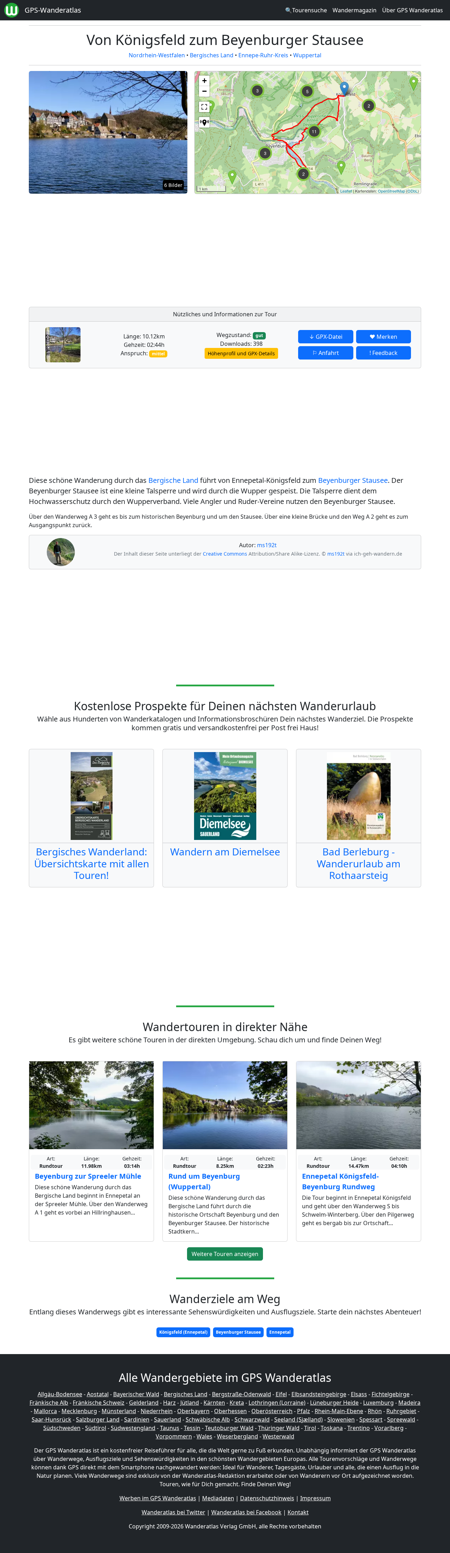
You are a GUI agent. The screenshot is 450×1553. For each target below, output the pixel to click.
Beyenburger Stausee (353, 480)
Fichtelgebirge (391, 1394)
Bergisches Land (211, 55)
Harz (169, 1402)
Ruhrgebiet (401, 1411)
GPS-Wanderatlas (53, 10)
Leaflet (346, 191)
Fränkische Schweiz (98, 1402)
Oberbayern (193, 1411)
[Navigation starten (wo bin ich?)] (204, 122)
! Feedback (383, 353)
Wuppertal (307, 55)
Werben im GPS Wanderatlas (158, 1498)
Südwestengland (133, 1428)
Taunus (169, 1428)
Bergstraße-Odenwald (241, 1394)
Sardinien (136, 1419)
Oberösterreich (271, 1411)
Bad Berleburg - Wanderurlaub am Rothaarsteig (358, 863)
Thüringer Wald (279, 1428)
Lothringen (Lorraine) (277, 1402)
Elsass (359, 1394)
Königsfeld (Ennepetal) (183, 1332)
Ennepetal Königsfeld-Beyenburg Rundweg (340, 1181)
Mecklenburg (79, 1411)
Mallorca (45, 1411)
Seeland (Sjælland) (298, 1419)
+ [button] (204, 80)
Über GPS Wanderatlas (412, 10)
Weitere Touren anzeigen (225, 1254)
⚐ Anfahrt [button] (325, 353)
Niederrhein (157, 1411)
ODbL (412, 191)
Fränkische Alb (49, 1402)
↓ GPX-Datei (325, 337)
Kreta (237, 1402)
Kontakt (298, 1512)
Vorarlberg (389, 1428)
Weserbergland (237, 1436)
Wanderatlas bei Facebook (246, 1512)
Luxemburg (378, 1402)
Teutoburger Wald (229, 1428)
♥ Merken (383, 337)
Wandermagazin (355, 10)
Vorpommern (174, 1436)
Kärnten (214, 1402)
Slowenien (341, 1419)
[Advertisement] (307, 248)
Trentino (358, 1428)
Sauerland (167, 1419)
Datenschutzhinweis (267, 1498)
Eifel (281, 1394)
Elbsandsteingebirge (318, 1394)
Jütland (189, 1402)
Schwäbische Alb (208, 1419)
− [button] (204, 91)
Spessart (370, 1419)
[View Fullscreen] (204, 107)
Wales (204, 1436)
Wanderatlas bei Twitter (173, 1512)
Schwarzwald (252, 1419)
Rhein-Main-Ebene (339, 1411)
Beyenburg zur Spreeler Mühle (88, 1176)
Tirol (310, 1428)
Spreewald (401, 1419)
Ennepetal (280, 1332)
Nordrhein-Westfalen (157, 55)
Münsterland (119, 1411)
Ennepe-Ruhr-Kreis (263, 55)
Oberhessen (230, 1411)
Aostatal (98, 1394)
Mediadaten (218, 1498)
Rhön (375, 1411)
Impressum (315, 1498)
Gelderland (144, 1402)
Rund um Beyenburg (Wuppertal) (204, 1181)
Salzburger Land (98, 1419)
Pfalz (303, 1411)
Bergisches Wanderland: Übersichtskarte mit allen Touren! (91, 863)
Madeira (409, 1402)
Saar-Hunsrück (51, 1419)
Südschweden (62, 1428)
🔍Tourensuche (306, 10)
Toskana (332, 1428)
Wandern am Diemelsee (225, 851)
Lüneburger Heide (334, 1402)
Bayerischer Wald (136, 1394)
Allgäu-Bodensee (60, 1394)
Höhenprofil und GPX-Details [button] (241, 353)
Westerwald (278, 1436)
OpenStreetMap (391, 191)
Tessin (192, 1428)
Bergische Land (173, 480)
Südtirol (95, 1428)
